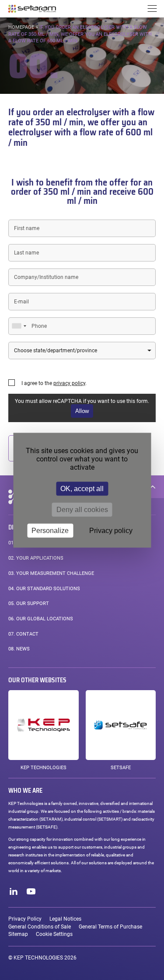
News (19, 649)
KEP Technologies (43, 767)
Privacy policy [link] (111, 530)
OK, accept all (82, 488)
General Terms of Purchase (110, 927)
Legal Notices (65, 919)
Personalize (50, 530)
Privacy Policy (25, 919)
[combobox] (19, 326)
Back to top (152, 486)
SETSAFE (121, 767)
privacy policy (69, 383)
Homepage (21, 27)
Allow (82, 411)
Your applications (35, 558)
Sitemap (18, 934)
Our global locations (40, 619)
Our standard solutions (44, 588)
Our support (28, 603)
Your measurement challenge (51, 573)
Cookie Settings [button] (54, 934)
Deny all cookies (82, 509)
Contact (23, 634)
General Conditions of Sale (39, 927)
